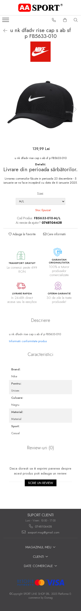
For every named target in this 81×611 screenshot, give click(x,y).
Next (74, 109)
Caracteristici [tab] (40, 354)
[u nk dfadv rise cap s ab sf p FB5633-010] (40, 104)
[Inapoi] (3, 31)
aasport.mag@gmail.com (43, 532)
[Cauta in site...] (76, 20)
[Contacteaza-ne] (54, 20)
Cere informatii (56, 234)
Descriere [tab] (40, 320)
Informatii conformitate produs (28, 341)
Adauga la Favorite (24, 234)
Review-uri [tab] (40, 447)
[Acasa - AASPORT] (40, 7)
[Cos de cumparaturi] (65, 20)
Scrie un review (40, 483)
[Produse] (6, 21)
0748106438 (43, 526)
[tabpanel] (40, 104)
